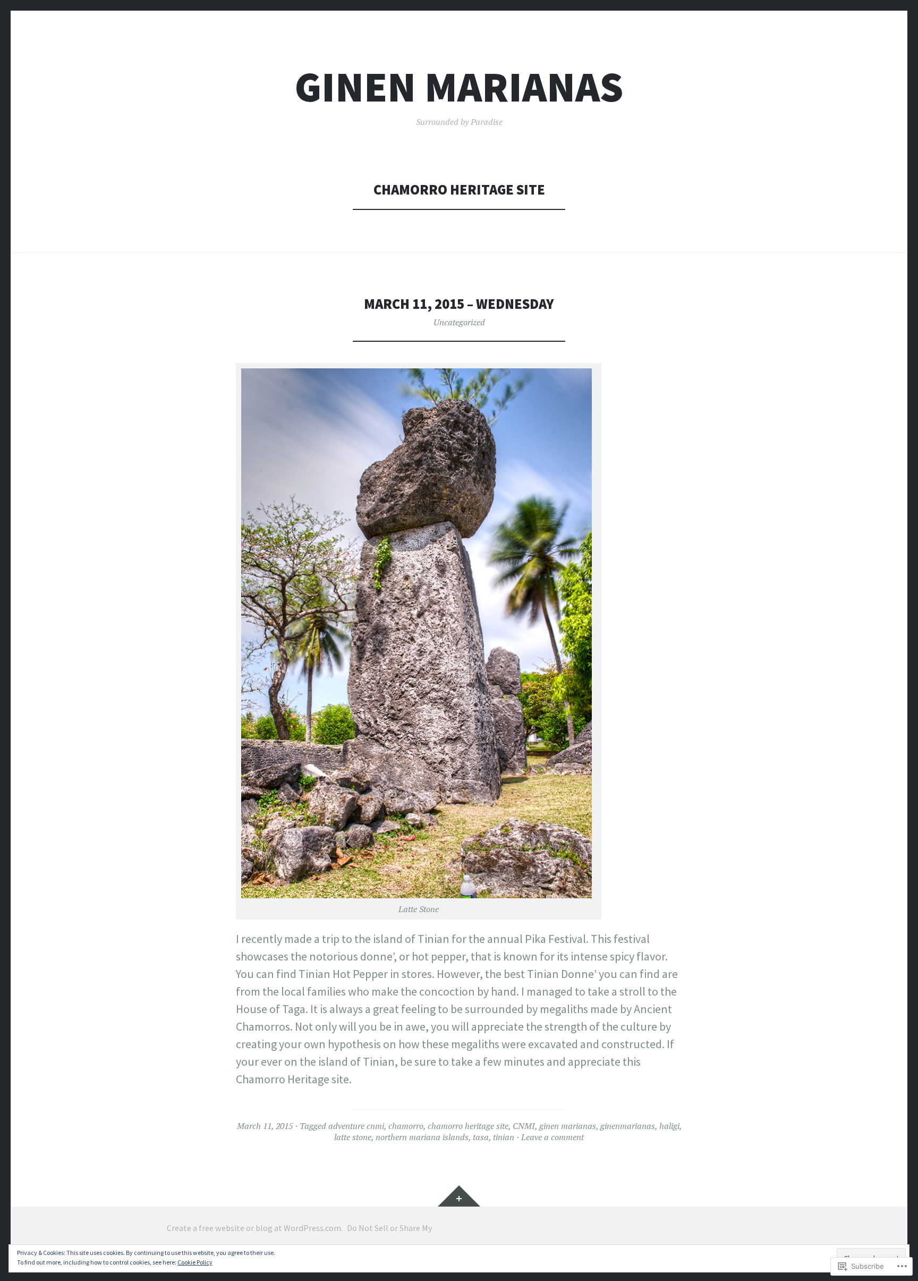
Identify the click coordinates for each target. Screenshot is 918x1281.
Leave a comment (552, 1137)
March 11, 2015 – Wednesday (459, 304)
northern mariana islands (422, 1137)
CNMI (524, 1126)
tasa (481, 1137)
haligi (669, 1126)
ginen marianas (567, 1126)
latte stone (352, 1137)
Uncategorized (459, 322)
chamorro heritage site (468, 1126)
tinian (503, 1137)
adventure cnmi (356, 1126)
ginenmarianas (627, 1126)
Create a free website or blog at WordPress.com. (255, 1228)
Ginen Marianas (459, 87)
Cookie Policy (194, 1262)
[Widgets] (459, 1196)
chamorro (405, 1126)
